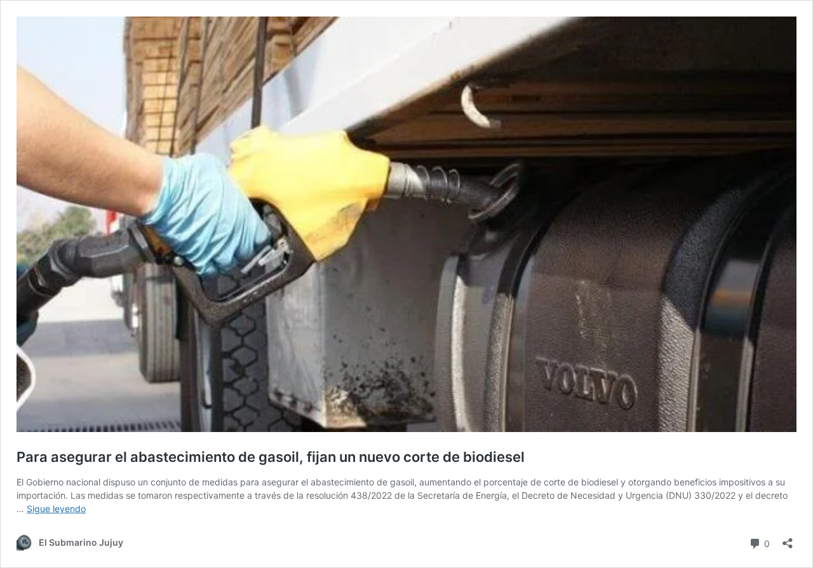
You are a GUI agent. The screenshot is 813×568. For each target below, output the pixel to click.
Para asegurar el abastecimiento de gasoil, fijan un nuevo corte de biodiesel (271, 457)
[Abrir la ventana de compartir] (787, 539)
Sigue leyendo (56, 508)
